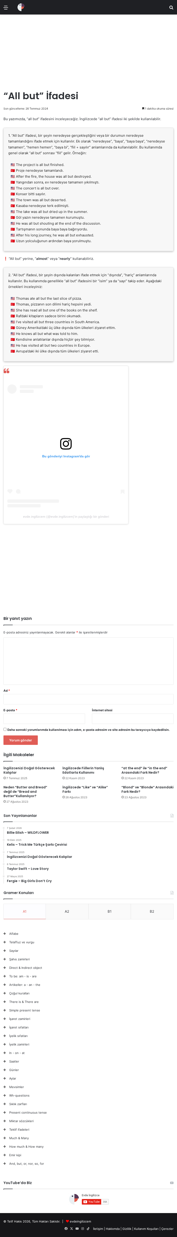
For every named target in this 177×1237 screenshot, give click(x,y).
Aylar (12, 1078)
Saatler (14, 1061)
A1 (25, 911)
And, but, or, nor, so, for (26, 1163)
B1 (110, 911)
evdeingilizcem (80, 1221)
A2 (67, 911)
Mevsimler (16, 1087)
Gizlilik (127, 1229)
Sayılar (13, 950)
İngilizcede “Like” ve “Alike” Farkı (85, 789)
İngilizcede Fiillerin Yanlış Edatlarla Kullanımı (83, 770)
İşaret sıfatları (19, 1027)
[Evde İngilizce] (21, 7)
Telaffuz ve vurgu (21, 942)
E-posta (10, 710)
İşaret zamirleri (19, 1019)
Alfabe (13, 933)
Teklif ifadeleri (19, 1129)
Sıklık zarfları (18, 1104)
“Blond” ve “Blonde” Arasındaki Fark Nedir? (147, 789)
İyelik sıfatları (18, 1036)
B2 (152, 911)
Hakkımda (113, 1229)
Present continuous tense (28, 1112)
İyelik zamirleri (19, 1044)
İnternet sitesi (102, 710)
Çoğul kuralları (19, 993)
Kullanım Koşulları (146, 1229)
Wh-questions (19, 1095)
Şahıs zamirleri (19, 959)
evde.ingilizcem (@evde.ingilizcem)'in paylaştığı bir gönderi (66, 516)
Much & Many (19, 1138)
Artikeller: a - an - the (24, 985)
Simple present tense (24, 1010)
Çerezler (167, 1229)
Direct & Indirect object (25, 968)
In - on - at (17, 1053)
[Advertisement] (88, 50)
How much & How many (26, 1146)
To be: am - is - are (23, 976)
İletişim (98, 1229)
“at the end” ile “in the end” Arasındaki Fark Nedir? (144, 770)
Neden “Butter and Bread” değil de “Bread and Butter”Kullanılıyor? (25, 791)
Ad (6, 690)
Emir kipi (15, 1155)
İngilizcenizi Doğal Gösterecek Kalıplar (29, 770)
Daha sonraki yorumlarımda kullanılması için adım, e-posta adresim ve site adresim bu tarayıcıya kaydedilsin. (88, 730)
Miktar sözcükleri (21, 1121)
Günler (14, 1070)
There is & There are (24, 1002)
